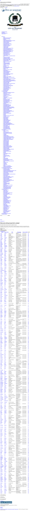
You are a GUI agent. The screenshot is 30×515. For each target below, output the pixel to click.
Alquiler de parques (5, 47)
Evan (5, 347)
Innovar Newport (5, 175)
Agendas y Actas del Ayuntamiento (7, 166)
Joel (4, 244)
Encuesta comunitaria (6, 141)
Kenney (1, 350)
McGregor (1, 383)
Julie (4, 259)
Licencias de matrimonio (6, 94)
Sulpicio (5, 233)
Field (1, 308)
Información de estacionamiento (7, 61)
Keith (5, 399)
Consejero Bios (5, 164)
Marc (5, 270)
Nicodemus (1, 399)
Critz (1, 279)
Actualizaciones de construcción (7, 102)
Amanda (5, 420)
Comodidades (5, 195)
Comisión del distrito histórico (7, 122)
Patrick (5, 386)
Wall (1, 484)
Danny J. (5, 478)
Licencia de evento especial (6, 74)
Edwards (1, 296)
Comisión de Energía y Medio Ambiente (8, 136)
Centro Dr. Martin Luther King (7, 81)
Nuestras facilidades (5, 118)
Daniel (5, 257)
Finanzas (4, 156)
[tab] (15, 221)
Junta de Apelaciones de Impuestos (7, 133)
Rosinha (1, 435)
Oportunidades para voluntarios (7, 200)
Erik (4, 423)
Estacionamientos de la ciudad (7, 105)
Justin (5, 234)
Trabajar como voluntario (6, 120)
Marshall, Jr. (1, 380)
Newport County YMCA (6, 87)
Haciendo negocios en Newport (6, 167)
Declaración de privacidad (11, 509)
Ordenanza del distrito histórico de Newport (8, 124)
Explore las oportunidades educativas (8, 49)
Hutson (1, 338)
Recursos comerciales (6, 174)
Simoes (1, 459)
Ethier (1, 297)
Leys (1, 367)
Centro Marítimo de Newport (7, 205)
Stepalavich (1, 466)
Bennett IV (1, 248)
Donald (5, 486)
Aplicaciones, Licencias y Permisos (7, 168)
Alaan (1, 233)
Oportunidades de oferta (6, 183)
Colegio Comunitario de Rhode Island (8, 51)
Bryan (5, 315)
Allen (1, 235)
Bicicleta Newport (5, 90)
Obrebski (1, 407)
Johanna (5, 376)
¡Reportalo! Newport (4, 31)
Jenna (5, 348)
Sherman (1, 458)
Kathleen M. (5, 295)
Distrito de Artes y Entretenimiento (7, 186)
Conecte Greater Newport (6, 54)
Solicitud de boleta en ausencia (7, 76)
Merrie (5, 449)
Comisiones (4, 134)
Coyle (1, 278)
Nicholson (1, 398)
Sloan (1, 461)
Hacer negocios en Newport (6, 53)
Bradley (5, 421)
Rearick (1, 422)
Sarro (1, 442)
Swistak (1, 473)
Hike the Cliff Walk (5, 191)
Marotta (1, 379)
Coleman (1, 269)
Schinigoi (1, 445)
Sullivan (1, 469)
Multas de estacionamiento (6, 38)
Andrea (5, 468)
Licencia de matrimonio (6, 72)
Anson (5, 462)
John (5, 309)
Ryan (5, 269)
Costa (1, 277)
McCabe (1, 381)
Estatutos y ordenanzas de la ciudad (7, 146)
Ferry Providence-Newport (6, 128)
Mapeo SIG (4, 103)
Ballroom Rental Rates (6, 208)
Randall (1, 420)
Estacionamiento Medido (6, 106)
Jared (5, 363)
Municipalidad (4, 129)
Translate (6, 7)
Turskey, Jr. (1, 479)
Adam (5, 359)
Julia (4, 457)
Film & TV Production (6, 173)
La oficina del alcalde (6, 65)
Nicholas (5, 341)
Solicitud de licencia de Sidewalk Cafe (8, 171)
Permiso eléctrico (5, 70)
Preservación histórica (6, 112)
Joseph (5, 313)
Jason (5, 235)
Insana (1, 341)
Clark (1, 265)
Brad (5, 250)
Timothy (5, 258)
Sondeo (4, 154)
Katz (1, 347)
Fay (0, 303)
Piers (1, 415)
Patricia (5, 303)
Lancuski (1, 359)
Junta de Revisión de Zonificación (7, 132)
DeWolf (1, 284)
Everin (1, 298)
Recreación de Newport (6, 89)
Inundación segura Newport (6, 111)
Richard (5, 243)
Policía (4, 161)
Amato (1, 237)
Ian (4, 323)
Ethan (5, 254)
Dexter (1, 285)
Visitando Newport (4, 189)
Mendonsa (1, 385)
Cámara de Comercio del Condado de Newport (9, 55)
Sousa (1, 463)
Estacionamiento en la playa (6, 196)
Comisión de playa (5, 135)
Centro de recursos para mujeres (7, 84)
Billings (1, 249)
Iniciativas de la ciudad (6, 140)
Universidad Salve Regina (6, 52)
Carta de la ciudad (5, 46)
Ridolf (1, 431)
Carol (5, 277)
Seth (4, 319)
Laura (5, 473)
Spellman (1, 464)
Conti (1, 271)
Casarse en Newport (5, 206)
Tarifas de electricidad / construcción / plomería (9, 40)
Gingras (1, 316)
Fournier (1, 312)
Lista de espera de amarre (6, 126)
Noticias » (1, 507)
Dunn (1, 295)
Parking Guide (5, 190)
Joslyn (1, 345)
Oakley (1, 406)
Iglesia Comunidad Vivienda (6, 79)
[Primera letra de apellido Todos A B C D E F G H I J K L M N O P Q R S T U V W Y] (3, 230)
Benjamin (5, 490)
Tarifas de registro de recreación (7, 41)
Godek (1, 319)
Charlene (5, 273)
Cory (5, 285)
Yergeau (1, 491)
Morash (1, 390)
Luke (5, 367)
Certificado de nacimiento (6, 62)
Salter (1, 439)
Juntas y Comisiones (5, 96)
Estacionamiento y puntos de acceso (7, 192)
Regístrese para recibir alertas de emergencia (8, 92)
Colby (5, 308)
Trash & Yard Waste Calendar (7, 153)
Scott (5, 422)
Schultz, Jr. (1, 448)
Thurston (1, 474)
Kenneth (5, 271)
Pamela (5, 312)
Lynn (5, 263)
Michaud (1, 386)
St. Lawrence (2, 465)
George (5, 466)
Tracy (5, 283)
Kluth (1, 355)
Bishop (1, 250)
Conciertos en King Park (6, 116)
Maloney (1, 377)
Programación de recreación (6, 45)
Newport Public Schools (6, 101)
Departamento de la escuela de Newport (8, 50)
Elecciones (4, 98)
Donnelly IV (2, 289)
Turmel (1, 477)
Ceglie (1, 263)
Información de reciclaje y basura (7, 44)
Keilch (1, 348)
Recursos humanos (5, 158)
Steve (5, 358)
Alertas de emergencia (6, 42)
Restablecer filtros (2, 231)
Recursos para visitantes (6, 211)
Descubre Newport (5, 68)
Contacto (4, 64)
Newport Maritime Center (6, 127)
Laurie (5, 350)
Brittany (5, 311)
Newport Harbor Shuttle (6, 202)
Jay (4, 306)
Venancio (1, 481)
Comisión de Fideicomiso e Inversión (8, 139)
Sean (5, 353)
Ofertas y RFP (3, 33)
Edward (5, 380)
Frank (5, 440)
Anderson (1, 238)
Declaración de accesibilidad (3, 509)
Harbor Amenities (5, 125)
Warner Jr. (1, 486)
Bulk (1, 258)
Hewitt (1, 334)
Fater (1, 301)
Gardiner (1, 315)
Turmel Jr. (1, 478)
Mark (5, 368)
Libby (1, 368)
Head (1, 326)
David (5, 442)
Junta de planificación (6, 131)
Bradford (5, 278)
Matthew (5, 265)
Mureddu (1, 394)
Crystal (5, 240)
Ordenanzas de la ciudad (6, 57)
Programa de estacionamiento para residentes (8, 107)
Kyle (5, 330)
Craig (5, 467)
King (1, 353)
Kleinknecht (1, 354)
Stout (1, 468)
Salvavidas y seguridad (6, 198)
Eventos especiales (5, 199)
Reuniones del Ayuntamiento (7, 165)
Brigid (5, 436)
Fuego (4, 157)
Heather (5, 398)
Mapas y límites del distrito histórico (7, 123)
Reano (1, 421)
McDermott (1, 382)
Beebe (1, 245)
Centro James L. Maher (6, 82)
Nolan (1, 400)
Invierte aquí (5, 184)
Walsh (1, 485)
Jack (4, 249)
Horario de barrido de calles (6, 59)
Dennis (5, 469)
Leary (1, 363)
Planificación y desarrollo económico (8, 159)
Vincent (5, 296)
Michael (5, 297)
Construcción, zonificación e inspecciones (8, 180)
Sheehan (1, 455)
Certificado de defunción (6, 63)
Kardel (1, 346)
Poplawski (1, 419)
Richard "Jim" (6, 400)
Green (1, 323)
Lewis (1, 366)
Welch (1, 490)
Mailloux (1, 376)
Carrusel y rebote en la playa (6, 197)
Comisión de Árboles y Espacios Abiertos (8, 138)
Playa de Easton (5, 194)
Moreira (1, 391)
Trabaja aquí (4, 182)
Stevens (1, 467)
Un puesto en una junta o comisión (7, 69)
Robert (5, 333)
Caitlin (5, 419)
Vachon (1, 480)
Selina (5, 346)
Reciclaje (4, 114)
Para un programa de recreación (7, 43)
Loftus (1, 371)
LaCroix (1, 358)
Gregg (5, 390)
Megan (5, 327)
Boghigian (1, 254)
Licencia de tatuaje (5, 172)
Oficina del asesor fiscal (6, 147)
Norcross (1, 402)
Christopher (5, 378)
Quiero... (3, 36)
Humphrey (5, 289)
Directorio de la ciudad (6, 66)
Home (1, 219)
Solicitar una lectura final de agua (7, 110)
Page (1, 411)
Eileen (5, 408)
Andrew (5, 238)
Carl (4, 239)
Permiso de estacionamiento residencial (8, 73)
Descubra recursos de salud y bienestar (8, 85)
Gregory (5, 301)
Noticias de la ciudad (6, 60)
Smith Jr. (1, 462)
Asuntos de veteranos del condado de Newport (9, 83)
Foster (1, 311)
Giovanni (5, 237)
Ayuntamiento (5, 97)
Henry (1, 333)
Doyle (1, 290)
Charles (5, 431)
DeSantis (1, 283)
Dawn (5, 415)
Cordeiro (1, 273)
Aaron (5, 484)
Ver (3, 56)
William (5, 248)
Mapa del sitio (16, 509)
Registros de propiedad (6, 109)
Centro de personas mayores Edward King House (9, 80)
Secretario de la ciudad (6, 155)
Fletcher (1, 309)
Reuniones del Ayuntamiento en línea (8, 58)
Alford (1, 234)
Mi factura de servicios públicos (7, 37)
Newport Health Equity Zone (7, 88)
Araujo (1, 239)
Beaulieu (1, 244)
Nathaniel (5, 402)
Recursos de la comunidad (6, 99)
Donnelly (1, 288)
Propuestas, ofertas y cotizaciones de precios (8, 77)
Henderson (1, 330)
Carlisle (1, 259)
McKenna (1, 384)
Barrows (1, 243)
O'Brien (1, 408)
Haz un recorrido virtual (6, 193)
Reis (1, 423)
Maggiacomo (2, 373)
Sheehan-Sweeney (1, 457)
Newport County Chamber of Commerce (8, 176)
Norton (1, 403)
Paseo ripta (4, 203)
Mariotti (1, 378)
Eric (4, 242)
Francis (1, 313)
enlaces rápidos (5, 91)
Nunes (1, 405)
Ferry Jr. (1, 306)
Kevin (5, 391)
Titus (1, 475)
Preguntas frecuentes (6, 117)
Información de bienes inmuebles (7, 108)
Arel (1, 240)
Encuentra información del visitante (7, 67)
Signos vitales (5, 93)
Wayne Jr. (5, 245)
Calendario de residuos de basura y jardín (8, 115)
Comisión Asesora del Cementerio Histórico (8, 137)
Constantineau (2, 270)
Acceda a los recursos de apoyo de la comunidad (9, 78)
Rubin (1, 436)
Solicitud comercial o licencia (7, 71)
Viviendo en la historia (6, 121)
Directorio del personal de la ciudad (6, 213)
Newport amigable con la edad (7, 145)
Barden (1, 242)
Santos (1, 440)
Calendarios (3, 32)
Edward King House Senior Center (7, 100)
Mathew (5, 345)
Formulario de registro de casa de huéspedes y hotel (9, 170)
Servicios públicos (5, 162)
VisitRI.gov (4, 212)
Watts (1, 487)
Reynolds (1, 425)
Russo (1, 438)
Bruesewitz (1, 257)
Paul (4, 316)
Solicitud (4, 75)
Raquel (5, 288)
